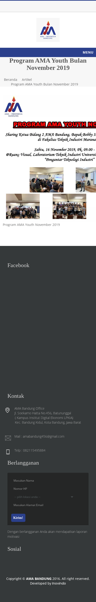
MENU (88, 52)
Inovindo (59, 583)
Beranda (10, 79)
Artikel (27, 79)
